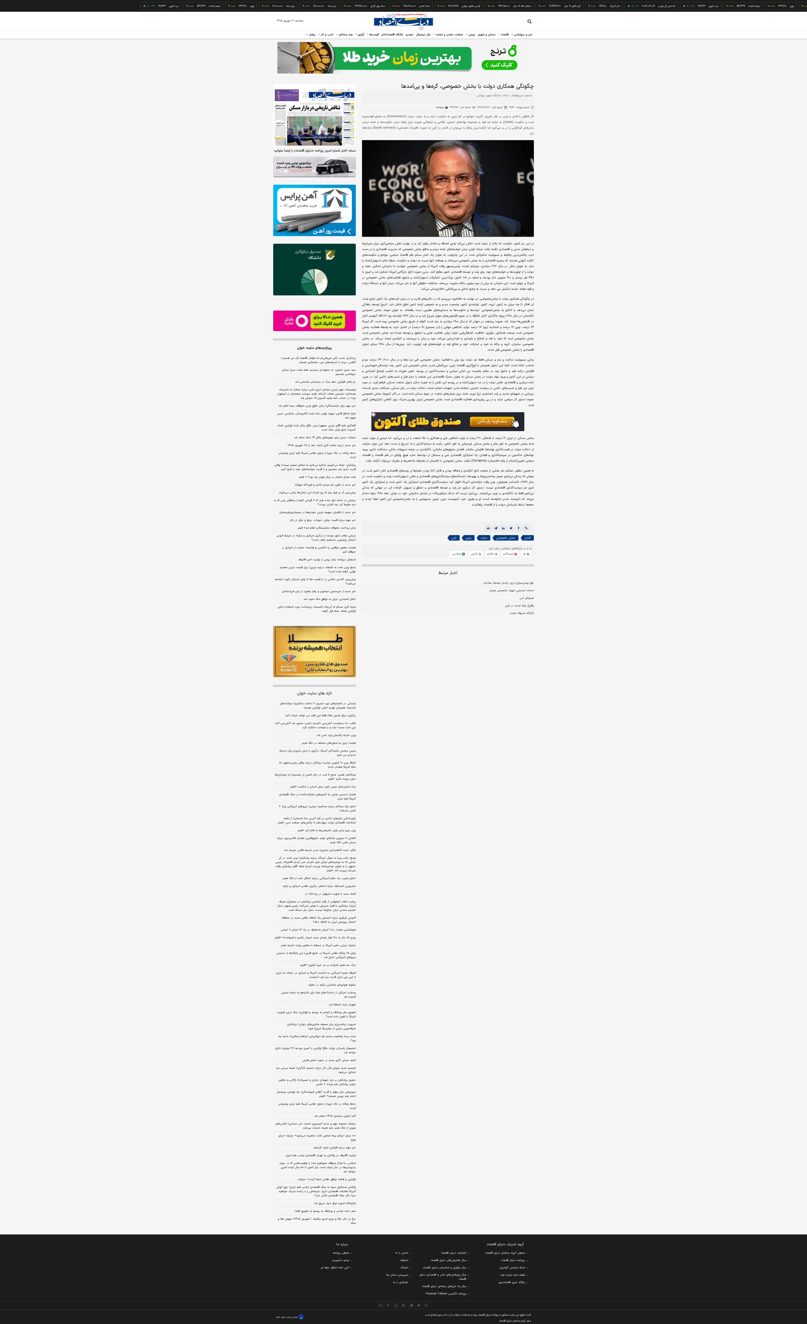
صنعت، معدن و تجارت (449, 35)
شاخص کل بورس (604, 6)
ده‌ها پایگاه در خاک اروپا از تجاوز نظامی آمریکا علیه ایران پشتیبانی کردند (317, 455)
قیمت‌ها (373, 35)
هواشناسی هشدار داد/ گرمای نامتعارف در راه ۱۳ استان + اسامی (318, 930)
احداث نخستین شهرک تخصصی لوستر (511, 590)
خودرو (410, 35)
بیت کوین (651, 6)
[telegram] (495, 528)
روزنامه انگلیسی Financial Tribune (446, 1294)
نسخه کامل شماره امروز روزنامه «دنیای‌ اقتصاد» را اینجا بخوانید (315, 151)
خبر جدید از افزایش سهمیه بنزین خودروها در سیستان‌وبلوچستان (317, 512)
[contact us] (388, 1305)
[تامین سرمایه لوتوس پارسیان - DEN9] (314, 269)
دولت (483, 538)
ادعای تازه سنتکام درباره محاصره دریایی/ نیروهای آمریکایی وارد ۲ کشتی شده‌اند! (317, 808)
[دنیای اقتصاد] (403, 21)
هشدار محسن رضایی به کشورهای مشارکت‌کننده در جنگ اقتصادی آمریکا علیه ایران (317, 796)
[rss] (403, 1305)
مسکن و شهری (487, 35)
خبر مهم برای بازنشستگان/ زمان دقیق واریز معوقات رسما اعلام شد (317, 406)
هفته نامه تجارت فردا (512, 1275)
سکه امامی (362, 6)
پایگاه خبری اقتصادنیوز (511, 1282)
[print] (488, 528)
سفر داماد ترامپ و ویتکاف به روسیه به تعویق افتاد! (325, 1211)
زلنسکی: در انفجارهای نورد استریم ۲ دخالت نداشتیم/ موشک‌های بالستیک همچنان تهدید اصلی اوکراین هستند (318, 705)
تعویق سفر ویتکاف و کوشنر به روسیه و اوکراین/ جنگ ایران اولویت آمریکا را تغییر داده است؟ (316, 1014)
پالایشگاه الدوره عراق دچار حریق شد (335, 1203)
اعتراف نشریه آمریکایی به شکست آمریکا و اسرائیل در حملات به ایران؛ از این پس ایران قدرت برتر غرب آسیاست (316, 975)
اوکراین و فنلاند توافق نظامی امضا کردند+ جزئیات (327, 1179)
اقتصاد (504, 35)
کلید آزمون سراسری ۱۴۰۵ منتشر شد (335, 1116)
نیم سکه (269, 6)
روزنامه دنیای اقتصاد (513, 1260)
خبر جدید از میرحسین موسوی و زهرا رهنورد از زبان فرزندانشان (319, 591)
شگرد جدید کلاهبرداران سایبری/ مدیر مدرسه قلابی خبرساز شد (320, 850)
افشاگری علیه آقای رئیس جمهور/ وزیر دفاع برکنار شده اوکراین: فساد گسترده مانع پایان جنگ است (316, 428)
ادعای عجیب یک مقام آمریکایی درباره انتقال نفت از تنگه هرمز (319, 878)
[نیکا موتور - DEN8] (314, 167)
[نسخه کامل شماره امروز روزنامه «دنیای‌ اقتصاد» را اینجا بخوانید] (314, 115)
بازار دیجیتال (423, 35)
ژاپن (453, 538)
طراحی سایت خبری (289, 1317)
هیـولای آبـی (527, 598)
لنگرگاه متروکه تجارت (522, 613)
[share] (396, 1305)
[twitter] (511, 528)
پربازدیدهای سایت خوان (314, 347)
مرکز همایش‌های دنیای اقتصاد (448, 1260)
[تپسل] (373, 414)
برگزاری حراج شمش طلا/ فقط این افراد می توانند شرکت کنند (320, 715)
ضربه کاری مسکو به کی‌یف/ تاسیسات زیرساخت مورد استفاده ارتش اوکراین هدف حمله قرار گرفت (317, 609)
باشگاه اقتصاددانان (392, 35)
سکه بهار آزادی (315, 6)
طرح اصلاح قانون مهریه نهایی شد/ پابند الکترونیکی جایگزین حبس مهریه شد (316, 416)
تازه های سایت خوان (314, 693)
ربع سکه (768, 6)
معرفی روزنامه (341, 1253)
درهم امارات (692, 6)
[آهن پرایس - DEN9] (314, 210)
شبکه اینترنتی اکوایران (512, 1268)
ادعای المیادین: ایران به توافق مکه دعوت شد (329, 599)
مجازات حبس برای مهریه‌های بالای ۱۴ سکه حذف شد (325, 438)
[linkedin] (503, 528)
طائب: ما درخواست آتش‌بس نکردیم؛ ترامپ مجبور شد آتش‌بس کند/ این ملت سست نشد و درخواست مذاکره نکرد (315, 725)
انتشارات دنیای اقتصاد (453, 1253)
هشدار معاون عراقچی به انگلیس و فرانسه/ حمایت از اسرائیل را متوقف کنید (319, 550)
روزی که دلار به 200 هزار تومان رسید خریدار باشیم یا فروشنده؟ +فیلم (315, 938)
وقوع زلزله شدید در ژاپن (519, 606)
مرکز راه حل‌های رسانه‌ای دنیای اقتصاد (444, 1286)
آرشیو (360, 35)
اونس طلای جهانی (408, 6)
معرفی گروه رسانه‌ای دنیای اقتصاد (505, 1253)
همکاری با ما (400, 1282)
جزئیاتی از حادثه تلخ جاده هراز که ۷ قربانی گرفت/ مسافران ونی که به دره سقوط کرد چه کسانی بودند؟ (315, 502)
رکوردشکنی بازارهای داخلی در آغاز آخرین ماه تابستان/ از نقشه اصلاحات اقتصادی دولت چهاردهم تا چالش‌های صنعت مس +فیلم (317, 820)
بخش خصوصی (505, 538)
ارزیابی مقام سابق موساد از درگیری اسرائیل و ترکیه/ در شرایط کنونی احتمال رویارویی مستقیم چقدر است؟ (316, 538)
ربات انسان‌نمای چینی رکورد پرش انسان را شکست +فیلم (323, 787)
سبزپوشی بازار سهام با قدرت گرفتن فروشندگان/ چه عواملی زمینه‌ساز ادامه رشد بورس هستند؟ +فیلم (316, 1094)
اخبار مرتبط (448, 573)
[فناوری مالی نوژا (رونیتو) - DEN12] (314, 652)
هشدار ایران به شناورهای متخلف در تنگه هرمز (329, 743)
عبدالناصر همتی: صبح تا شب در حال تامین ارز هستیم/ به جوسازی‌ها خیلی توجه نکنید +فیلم (315, 777)
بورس (471, 35)
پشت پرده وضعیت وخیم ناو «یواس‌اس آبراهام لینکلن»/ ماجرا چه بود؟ (317, 1038)
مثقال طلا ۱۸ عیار (460, 6)
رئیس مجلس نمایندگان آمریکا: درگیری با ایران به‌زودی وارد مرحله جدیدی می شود (317, 753)
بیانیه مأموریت (340, 1260)
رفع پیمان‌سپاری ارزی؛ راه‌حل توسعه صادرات (508, 583)
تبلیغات (404, 1260)
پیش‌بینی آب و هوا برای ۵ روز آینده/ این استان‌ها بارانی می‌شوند (317, 493)
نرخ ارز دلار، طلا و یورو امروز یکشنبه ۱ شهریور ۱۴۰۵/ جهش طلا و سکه (317, 1221)
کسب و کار (327, 35)
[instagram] (426, 1305)
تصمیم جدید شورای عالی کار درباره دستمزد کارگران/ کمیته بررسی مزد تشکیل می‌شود (316, 1070)
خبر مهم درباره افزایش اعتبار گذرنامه (335, 1148)
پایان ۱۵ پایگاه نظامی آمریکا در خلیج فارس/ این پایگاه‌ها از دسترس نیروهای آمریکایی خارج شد (316, 955)
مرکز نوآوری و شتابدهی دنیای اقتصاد (444, 1268)
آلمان (527, 538)
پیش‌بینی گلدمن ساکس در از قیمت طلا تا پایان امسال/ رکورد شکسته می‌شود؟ (315, 581)
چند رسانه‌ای (345, 35)
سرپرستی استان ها (397, 1275)
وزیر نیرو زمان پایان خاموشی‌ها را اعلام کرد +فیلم (327, 830)
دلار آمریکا (553, 6)
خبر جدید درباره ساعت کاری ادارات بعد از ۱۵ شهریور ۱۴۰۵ (321, 445)
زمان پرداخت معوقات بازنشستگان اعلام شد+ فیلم (327, 528)
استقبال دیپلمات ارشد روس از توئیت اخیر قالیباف (327, 560)
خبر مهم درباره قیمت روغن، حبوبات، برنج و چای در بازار (323, 520)
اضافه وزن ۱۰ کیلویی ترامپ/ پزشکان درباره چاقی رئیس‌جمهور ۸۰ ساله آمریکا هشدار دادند (317, 765)
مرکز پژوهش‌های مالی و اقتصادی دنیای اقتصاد (442, 1277)
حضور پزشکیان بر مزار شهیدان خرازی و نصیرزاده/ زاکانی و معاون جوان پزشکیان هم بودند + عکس (317, 1082)
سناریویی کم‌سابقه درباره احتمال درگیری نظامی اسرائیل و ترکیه (319, 886)
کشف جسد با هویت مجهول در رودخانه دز (330, 894)
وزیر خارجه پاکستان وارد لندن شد (336, 735)
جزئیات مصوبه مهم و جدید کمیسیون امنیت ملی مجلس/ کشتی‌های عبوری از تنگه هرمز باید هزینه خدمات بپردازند (315, 1126)
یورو (730, 6)
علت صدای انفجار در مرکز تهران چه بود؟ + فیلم (327, 477)
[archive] (381, 1305)
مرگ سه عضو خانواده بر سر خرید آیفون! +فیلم (328, 965)
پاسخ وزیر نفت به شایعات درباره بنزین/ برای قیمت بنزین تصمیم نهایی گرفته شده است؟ (318, 569)
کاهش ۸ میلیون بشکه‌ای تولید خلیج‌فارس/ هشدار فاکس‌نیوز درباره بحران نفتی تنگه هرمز (316, 840)
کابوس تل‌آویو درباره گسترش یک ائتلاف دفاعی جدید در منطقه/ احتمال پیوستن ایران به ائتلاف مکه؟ (318, 920)
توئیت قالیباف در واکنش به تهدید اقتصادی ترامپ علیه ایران (321, 1155)
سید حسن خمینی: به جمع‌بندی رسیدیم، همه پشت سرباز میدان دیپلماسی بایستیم (319, 372)
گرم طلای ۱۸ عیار (510, 6)
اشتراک (404, 1268)
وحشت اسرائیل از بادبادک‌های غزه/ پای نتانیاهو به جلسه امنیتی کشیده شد (318, 995)
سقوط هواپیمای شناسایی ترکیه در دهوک (332, 985)
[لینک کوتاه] (526, 528)
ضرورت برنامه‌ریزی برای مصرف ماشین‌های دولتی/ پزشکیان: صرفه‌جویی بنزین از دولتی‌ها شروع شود (321, 1026)
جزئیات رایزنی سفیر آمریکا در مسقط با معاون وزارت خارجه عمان (318, 945)
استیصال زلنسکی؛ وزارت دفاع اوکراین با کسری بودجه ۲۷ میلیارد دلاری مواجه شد (315, 1050)
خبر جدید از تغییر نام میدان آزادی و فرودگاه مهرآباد (325, 485)
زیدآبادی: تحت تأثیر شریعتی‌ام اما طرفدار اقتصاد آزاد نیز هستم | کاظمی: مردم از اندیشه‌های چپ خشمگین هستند (318, 360)
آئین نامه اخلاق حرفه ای (335, 1268)
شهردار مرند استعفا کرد (342, 1005)
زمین (468, 538)
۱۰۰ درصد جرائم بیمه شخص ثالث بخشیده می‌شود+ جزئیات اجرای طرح (317, 1138)
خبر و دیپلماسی (523, 35)
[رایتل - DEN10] (314, 321)
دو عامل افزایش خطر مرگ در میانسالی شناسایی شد (325, 382)
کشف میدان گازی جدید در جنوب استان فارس (329, 1060)
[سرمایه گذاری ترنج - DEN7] (403, 58)
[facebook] (518, 528)
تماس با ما (401, 1253)
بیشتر (311, 35)
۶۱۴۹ (519, 107)
